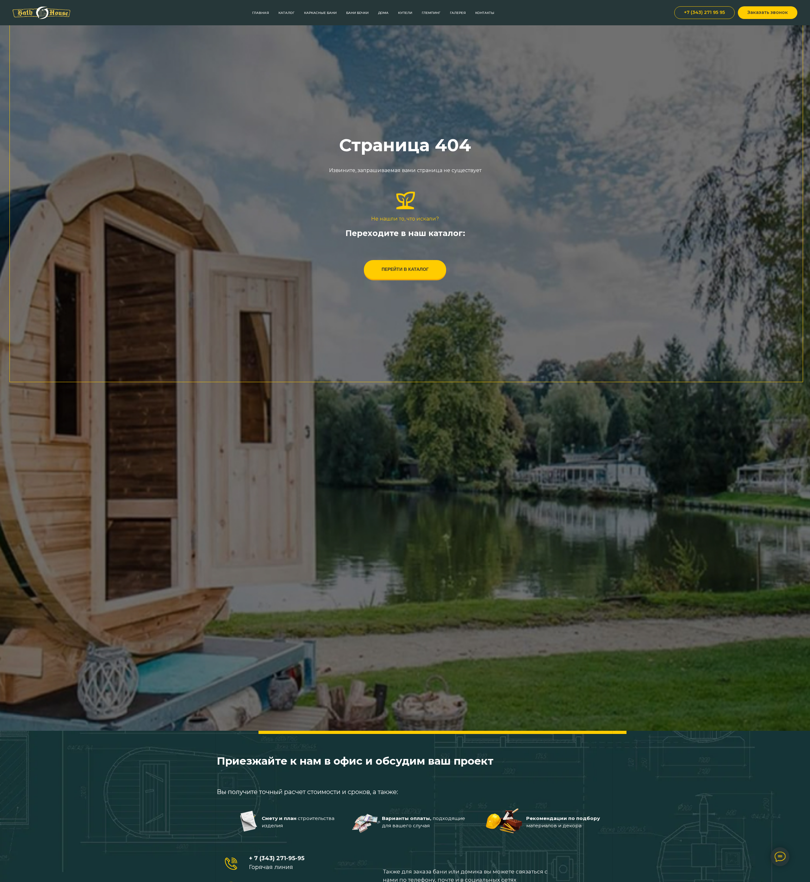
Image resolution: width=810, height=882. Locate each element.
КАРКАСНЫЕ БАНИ (320, 13)
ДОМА (383, 13)
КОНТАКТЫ (484, 13)
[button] (767, 12)
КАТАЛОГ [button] (286, 13)
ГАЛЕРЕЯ (458, 13)
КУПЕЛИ (405, 13)
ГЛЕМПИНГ (431, 13)
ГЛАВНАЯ (260, 13)
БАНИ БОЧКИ (357, 13)
